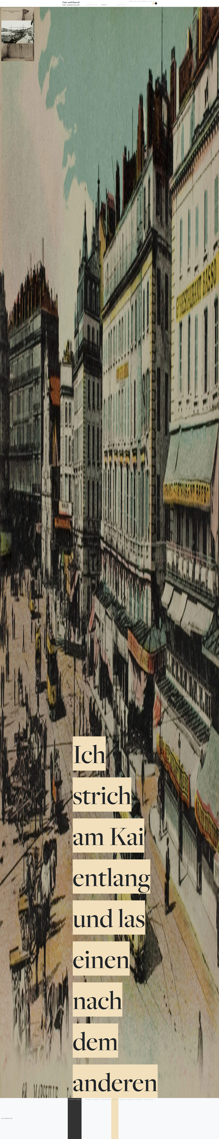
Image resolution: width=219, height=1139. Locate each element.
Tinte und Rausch (71, 2)
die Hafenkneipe (106, 1099)
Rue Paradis (130, 1099)
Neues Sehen (122, 1099)
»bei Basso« (115, 1099)
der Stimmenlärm (149, 1099)
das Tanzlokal (139, 1099)
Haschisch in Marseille (74, 1099)
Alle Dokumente (152, 1)
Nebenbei (131, 1)
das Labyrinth (96, 1099)
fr (156, 3)
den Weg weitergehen (141, 1)
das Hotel (88, 1099)
